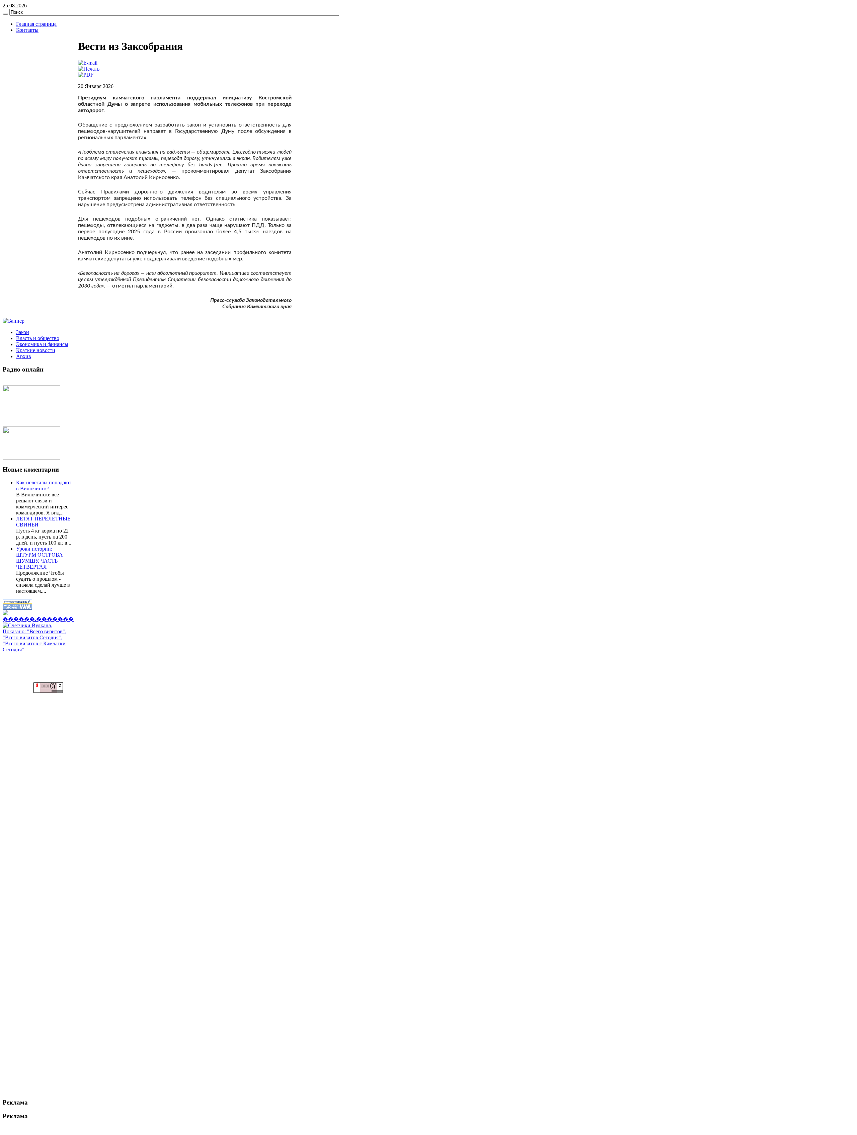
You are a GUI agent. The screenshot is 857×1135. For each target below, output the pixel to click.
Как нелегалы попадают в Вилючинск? (43, 485)
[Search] (5, 14)
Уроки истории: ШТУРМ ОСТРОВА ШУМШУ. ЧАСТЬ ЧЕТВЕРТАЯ (39, 558)
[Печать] (88, 69)
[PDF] (85, 75)
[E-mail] (87, 63)
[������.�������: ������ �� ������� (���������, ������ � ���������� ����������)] (38, 616)
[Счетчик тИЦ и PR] (48, 691)
